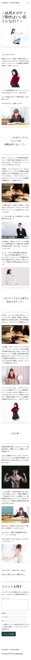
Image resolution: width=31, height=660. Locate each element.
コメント (5, 598)
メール (4, 617)
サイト (4, 621)
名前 (4, 613)
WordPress (19, 653)
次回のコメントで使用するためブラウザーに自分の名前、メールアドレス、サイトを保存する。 (15, 627)
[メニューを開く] (28, 3)
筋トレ (23, 570)
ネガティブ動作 (6, 574)
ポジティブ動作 (15, 574)
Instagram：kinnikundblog (10, 3)
